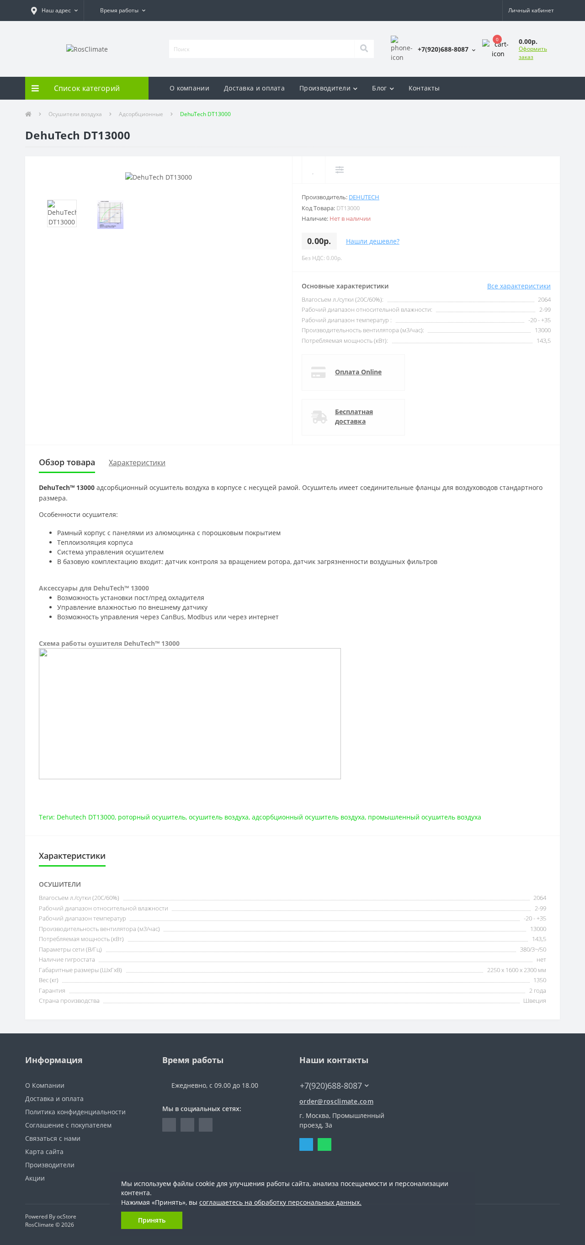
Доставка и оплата (254, 88)
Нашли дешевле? (372, 241)
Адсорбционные (141, 114)
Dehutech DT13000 (86, 817)
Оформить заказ (533, 53)
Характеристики (137, 463)
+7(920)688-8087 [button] (331, 1085)
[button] (54, 10)
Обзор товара (67, 462)
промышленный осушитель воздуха (424, 817)
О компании (189, 88)
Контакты (424, 88)
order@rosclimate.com (336, 1101)
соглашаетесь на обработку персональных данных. (280, 1202)
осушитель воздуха (219, 817)
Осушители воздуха (75, 114)
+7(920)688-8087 (325, 1072)
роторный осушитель (152, 817)
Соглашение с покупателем (68, 1125)
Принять (151, 1220)
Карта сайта (44, 1151)
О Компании (44, 1085)
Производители (325, 88)
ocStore (66, 1216)
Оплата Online (358, 371)
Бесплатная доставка (354, 416)
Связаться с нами (52, 1138)
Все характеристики (519, 286)
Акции (35, 1178)
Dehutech (364, 197)
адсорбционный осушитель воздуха (308, 817)
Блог (379, 88)
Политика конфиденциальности (75, 1111)
